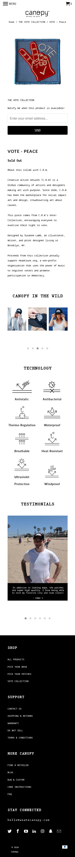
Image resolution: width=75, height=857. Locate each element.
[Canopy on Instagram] (42, 831)
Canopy (14, 851)
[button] (28, 348)
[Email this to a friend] (44, 146)
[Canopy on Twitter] (10, 831)
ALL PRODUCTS (16, 659)
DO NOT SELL (15, 730)
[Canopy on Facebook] (18, 831)
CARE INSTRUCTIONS (19, 787)
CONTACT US (15, 708)
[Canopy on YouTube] (26, 831)
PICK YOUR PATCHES (19, 674)
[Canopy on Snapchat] (51, 831)
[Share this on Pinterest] (36, 146)
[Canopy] (38, 14)
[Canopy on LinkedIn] (34, 831)
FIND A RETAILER (18, 765)
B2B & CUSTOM (16, 779)
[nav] (9, 4)
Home (11, 22)
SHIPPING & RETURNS (20, 716)
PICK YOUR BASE (17, 666)
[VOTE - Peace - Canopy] (38, 62)
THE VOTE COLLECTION (32, 22)
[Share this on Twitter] (20, 146)
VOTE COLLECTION (18, 681)
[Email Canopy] (59, 831)
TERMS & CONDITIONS (20, 737)
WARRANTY (13, 723)
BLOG (10, 772)
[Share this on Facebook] (28, 146)
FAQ (10, 794)
